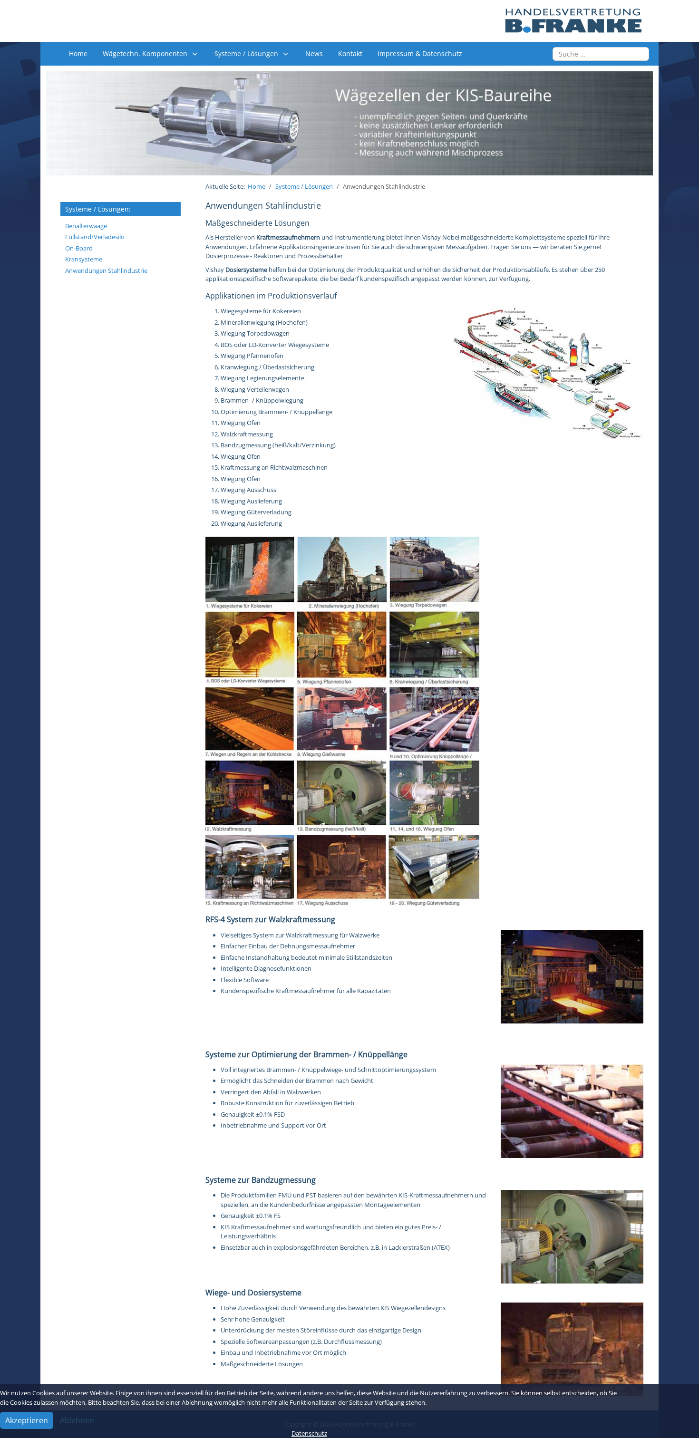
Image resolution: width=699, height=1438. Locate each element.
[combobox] (601, 54)
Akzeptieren (26, 1420)
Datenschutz (309, 1433)
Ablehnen (77, 1420)
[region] (349, 123)
